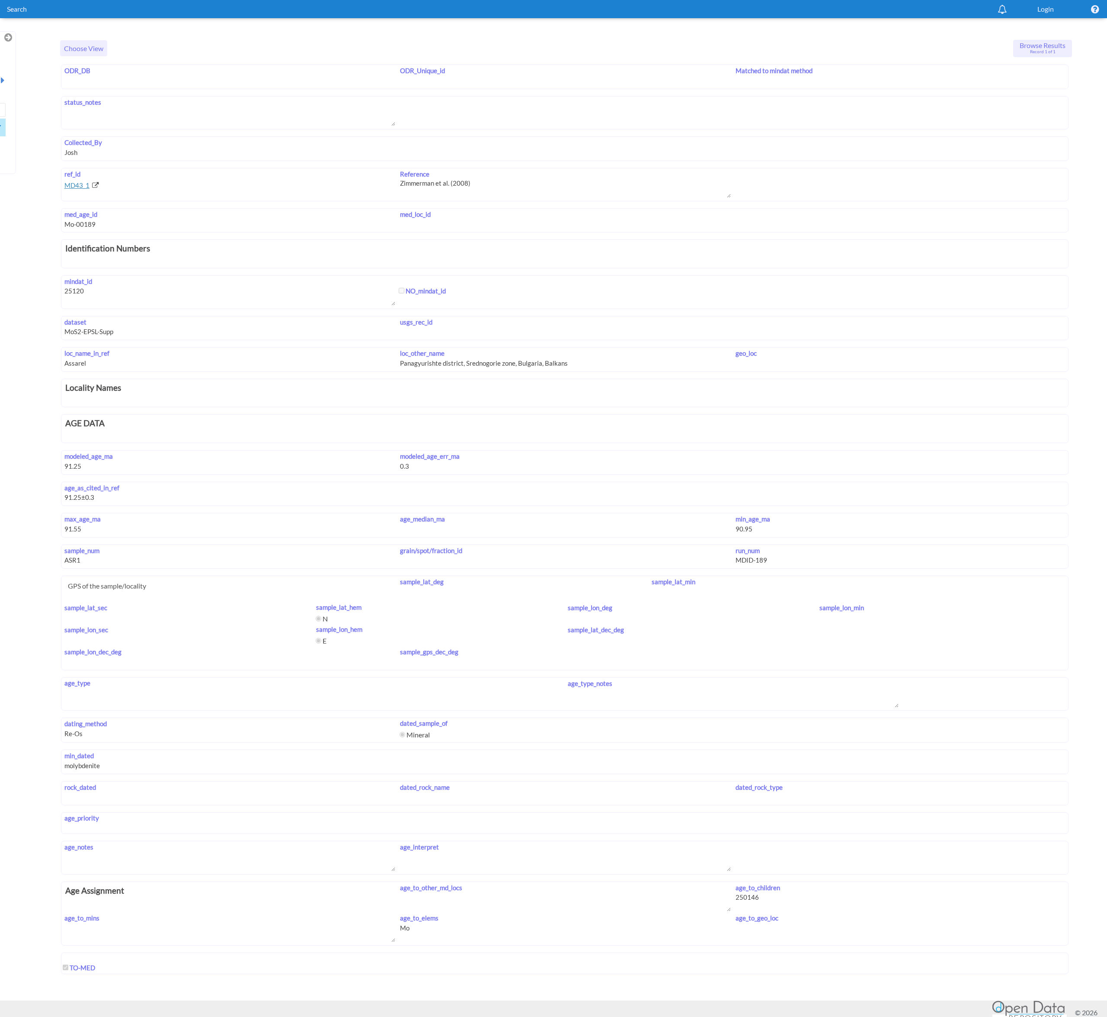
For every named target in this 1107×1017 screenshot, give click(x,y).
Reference (414, 174)
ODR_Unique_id (422, 70)
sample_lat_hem (339, 607)
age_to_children (758, 887)
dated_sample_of (424, 723)
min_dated (79, 756)
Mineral (417, 735)
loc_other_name (422, 353)
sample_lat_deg (422, 582)
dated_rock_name (425, 787)
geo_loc (746, 353)
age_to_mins (81, 918)
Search (17, 9)
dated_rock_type (759, 787)
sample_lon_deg (590, 607)
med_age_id (80, 214)
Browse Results (1042, 47)
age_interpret (419, 847)
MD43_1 (77, 185)
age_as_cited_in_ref (91, 488)
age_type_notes (590, 683)
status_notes (82, 102)
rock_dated (80, 787)
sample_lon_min (841, 607)
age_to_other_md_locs (431, 887)
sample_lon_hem (339, 629)
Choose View (83, 48)
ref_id (72, 174)
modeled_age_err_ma (430, 456)
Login (1045, 9)
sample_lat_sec (85, 607)
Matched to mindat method (774, 70)
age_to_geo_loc (757, 918)
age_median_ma (422, 519)
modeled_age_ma (88, 456)
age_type (77, 683)
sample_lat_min (673, 582)
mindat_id (78, 281)
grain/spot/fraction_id (431, 550)
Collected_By (83, 142)
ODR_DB (77, 70)
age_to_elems (419, 918)
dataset (75, 322)
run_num (748, 550)
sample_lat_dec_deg (596, 630)
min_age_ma (753, 519)
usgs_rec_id (416, 322)
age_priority (81, 818)
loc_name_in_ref (86, 353)
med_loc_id (415, 214)
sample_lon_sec (86, 630)
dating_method (85, 723)
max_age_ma (82, 519)
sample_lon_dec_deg (93, 652)
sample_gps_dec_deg (429, 652)
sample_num (81, 550)
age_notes (78, 847)
